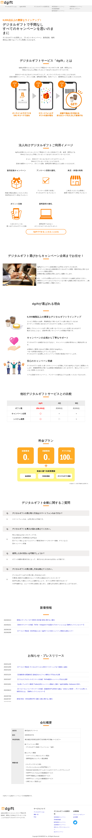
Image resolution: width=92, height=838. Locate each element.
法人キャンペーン (58, 831)
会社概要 (75, 817)
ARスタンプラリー (75, 8)
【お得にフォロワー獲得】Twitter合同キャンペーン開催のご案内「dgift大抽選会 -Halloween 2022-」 (49, 684)
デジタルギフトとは (10, 6)
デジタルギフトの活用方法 (41, 6)
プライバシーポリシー (79, 814)
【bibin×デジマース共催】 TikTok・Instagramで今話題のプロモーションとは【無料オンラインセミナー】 (51, 625)
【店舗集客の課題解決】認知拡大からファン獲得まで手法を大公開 (38, 674)
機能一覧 (36, 814)
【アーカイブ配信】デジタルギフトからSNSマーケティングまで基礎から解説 (42, 667)
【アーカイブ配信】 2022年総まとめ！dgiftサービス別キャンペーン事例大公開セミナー (45, 631)
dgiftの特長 (23, 6)
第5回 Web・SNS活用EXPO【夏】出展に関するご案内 (34, 699)
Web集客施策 (55, 8)
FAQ (35, 817)
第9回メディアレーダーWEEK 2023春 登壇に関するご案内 (36, 620)
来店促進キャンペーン (58, 6)
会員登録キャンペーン (76, 6)
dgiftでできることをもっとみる (46, 232)
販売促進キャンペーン (58, 10)
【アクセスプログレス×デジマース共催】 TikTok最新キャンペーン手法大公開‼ (42, 679)
